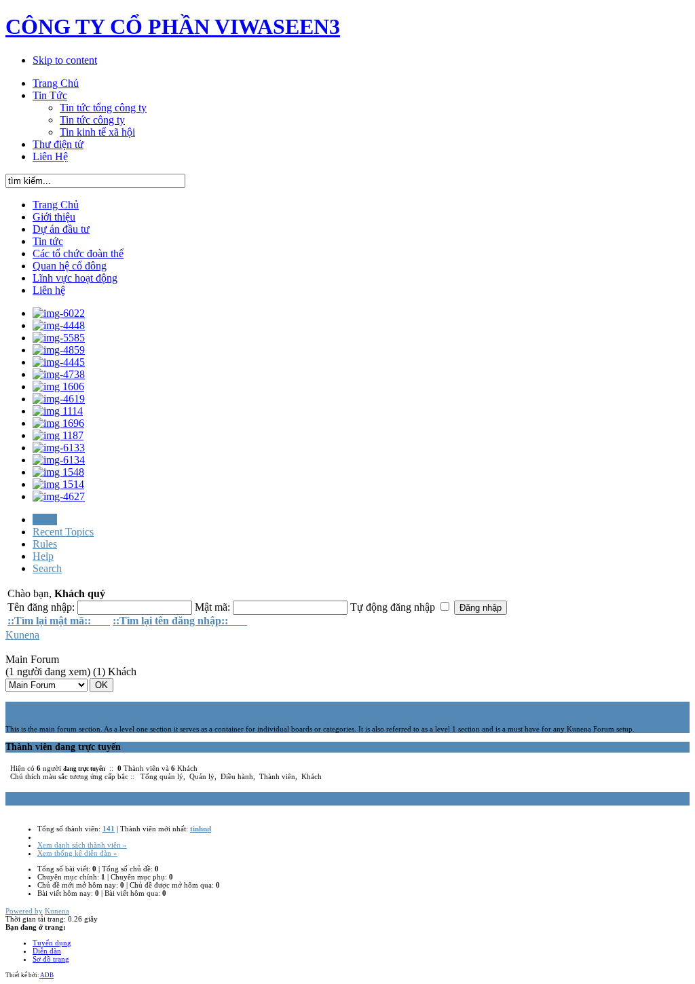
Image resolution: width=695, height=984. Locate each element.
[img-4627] (59, 496)
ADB (46, 975)
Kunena (22, 635)
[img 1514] (58, 484)
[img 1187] (58, 435)
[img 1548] (58, 472)
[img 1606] (58, 386)
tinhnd (200, 829)
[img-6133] (59, 447)
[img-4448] (59, 325)
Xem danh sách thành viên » (82, 845)
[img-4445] (59, 362)
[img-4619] (59, 398)
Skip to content (65, 60)
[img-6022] (59, 313)
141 (108, 829)
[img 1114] (58, 411)
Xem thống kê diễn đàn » (77, 853)
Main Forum (37, 708)
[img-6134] (59, 460)
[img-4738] (59, 374)
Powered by (24, 911)
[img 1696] (58, 423)
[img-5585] (59, 337)
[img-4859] (59, 350)
